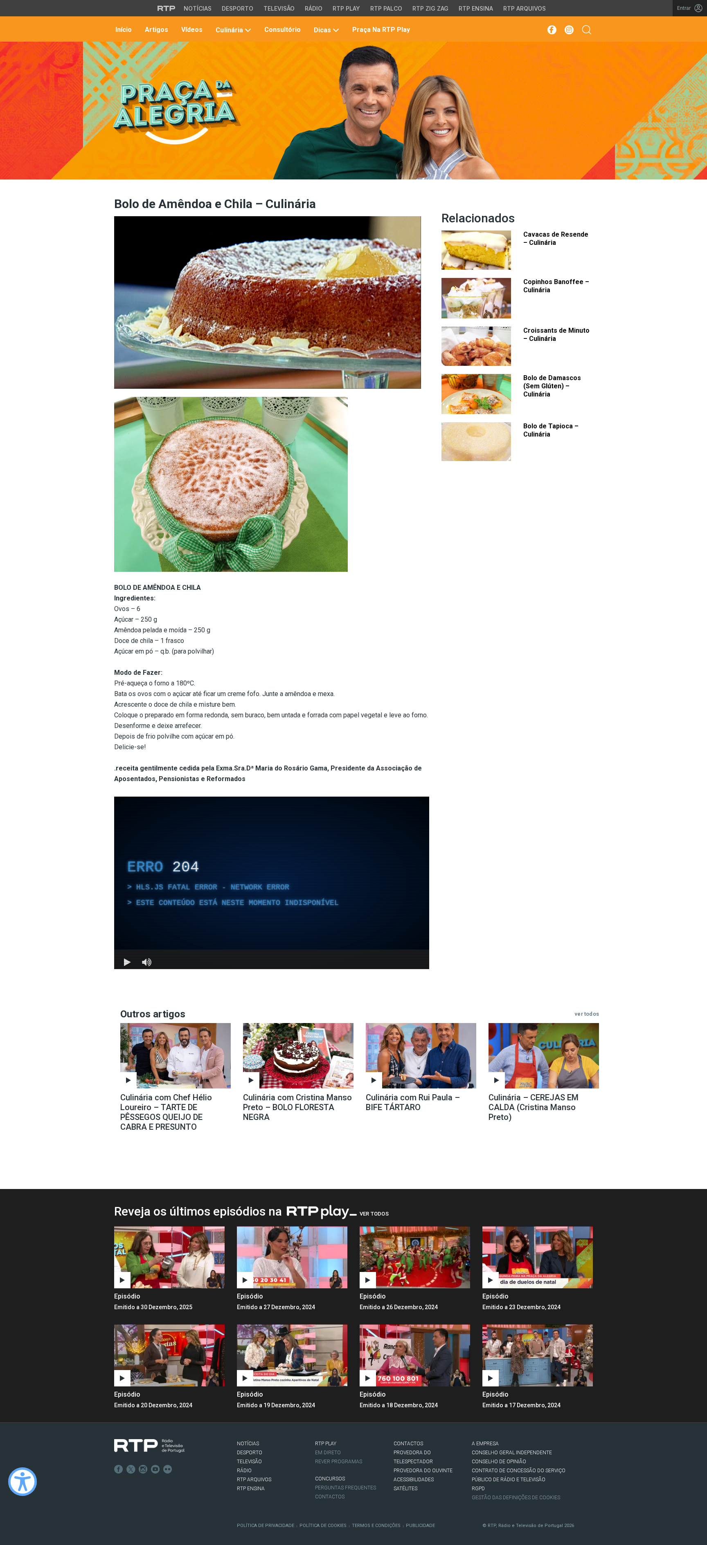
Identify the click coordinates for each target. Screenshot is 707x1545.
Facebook (118, 1469)
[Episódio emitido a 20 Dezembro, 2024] (292, 1355)
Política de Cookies (323, 1525)
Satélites (405, 1488)
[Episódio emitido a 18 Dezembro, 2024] (537, 1355)
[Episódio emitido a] (169, 1257)
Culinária (229, 30)
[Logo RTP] (149, 1446)
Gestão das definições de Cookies (516, 1497)
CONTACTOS (408, 1443)
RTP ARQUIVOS (254, 1479)
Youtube (155, 1469)
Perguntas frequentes (345, 1488)
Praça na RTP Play (380, 30)
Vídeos (191, 30)
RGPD (478, 1488)
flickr (167, 1469)
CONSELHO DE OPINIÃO (499, 1461)
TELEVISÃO (249, 1461)
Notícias (198, 8)
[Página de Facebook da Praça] (551, 29)
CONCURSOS (330, 1479)
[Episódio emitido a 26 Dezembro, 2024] (537, 1257)
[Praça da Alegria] (176, 112)
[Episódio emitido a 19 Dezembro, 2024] (415, 1355)
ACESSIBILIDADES (414, 1479)
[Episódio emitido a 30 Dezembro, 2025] (292, 1257)
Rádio (313, 8)
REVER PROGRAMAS (338, 1461)
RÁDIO (244, 1470)
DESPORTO (249, 1452)
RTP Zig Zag (430, 8)
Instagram (143, 1469)
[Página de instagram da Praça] (569, 29)
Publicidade (420, 1525)
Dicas (322, 30)
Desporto (237, 8)
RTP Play (346, 8)
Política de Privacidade (265, 1525)
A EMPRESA (485, 1443)
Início (123, 30)
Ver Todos (374, 1214)
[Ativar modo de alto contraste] (22, 1481)
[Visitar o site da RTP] (167, 8)
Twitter (130, 1469)
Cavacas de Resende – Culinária (555, 238)
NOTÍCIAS (248, 1443)
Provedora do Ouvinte (423, 1470)
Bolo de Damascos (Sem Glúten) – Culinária (552, 386)
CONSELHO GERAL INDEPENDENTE (512, 1452)
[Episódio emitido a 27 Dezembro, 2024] (415, 1257)
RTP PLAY (325, 1443)
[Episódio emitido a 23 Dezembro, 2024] (169, 1355)
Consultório (282, 30)
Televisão (279, 8)
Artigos (155, 30)
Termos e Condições (376, 1525)
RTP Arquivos (524, 8)
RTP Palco (386, 8)
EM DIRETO (328, 1452)
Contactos (329, 1497)
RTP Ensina (476, 8)
